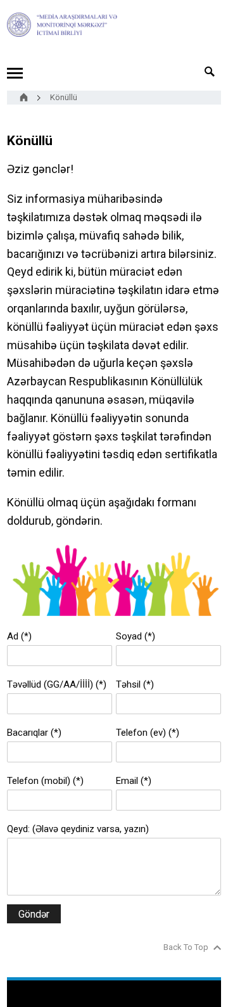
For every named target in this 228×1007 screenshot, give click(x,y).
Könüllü (63, 97)
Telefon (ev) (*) (147, 732)
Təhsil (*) (135, 684)
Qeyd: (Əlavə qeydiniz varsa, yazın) (78, 829)
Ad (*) (19, 636)
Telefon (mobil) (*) (45, 780)
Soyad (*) (135, 636)
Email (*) (133, 780)
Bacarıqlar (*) (34, 732)
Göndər (33, 914)
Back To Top (185, 947)
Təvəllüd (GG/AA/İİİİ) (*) (56, 684)
